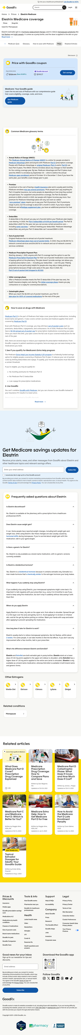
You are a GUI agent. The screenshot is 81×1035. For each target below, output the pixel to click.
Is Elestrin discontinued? (15, 507)
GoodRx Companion (9, 941)
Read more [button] (6, 37)
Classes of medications (10, 926)
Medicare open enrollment (19, 175)
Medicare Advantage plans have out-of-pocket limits (29, 241)
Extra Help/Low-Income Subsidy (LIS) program (34, 355)
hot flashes (6, 34)
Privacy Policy (36, 483)
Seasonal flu (28, 942)
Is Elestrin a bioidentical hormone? (19, 565)
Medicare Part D (11, 316)
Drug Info (15, 23)
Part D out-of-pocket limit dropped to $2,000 (26, 270)
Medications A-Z (8, 916)
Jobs (47, 933)
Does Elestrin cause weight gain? (19, 524)
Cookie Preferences (69, 919)
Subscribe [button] (72, 470)
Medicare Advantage (17, 163)
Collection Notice (68, 916)
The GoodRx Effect (51, 925)
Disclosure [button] (71, 55)
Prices (13, 14)
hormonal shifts (12, 536)
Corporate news (50, 940)
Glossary (26, 44)
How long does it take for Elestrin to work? (22, 628)
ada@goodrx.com (53, 1008)
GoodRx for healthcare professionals (32, 909)
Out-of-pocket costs (9, 930)
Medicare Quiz (13, 44)
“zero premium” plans (17, 202)
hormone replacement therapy (33, 32)
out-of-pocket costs (55, 326)
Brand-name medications (11, 934)
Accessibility (49, 904)
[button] (49, 7)
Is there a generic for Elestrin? (18, 547)
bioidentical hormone (27, 572)
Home (4, 14)
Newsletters (28, 927)
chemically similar (34, 574)
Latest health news (30, 919)
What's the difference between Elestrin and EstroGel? (27, 649)
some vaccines (22, 227)
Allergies (27, 931)
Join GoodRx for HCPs (71, 2)
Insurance (6, 903)
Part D (53, 163)
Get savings (67, 73)
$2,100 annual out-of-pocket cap (23, 331)
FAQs (59, 44)
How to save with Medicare (43, 44)
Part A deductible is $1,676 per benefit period (46, 222)
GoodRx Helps (50, 929)
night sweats (19, 34)
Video (26, 923)
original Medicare (43, 165)
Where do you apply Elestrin (17, 606)
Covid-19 (27, 938)
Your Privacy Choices (67, 930)
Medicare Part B (20, 321)
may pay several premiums (34, 190)
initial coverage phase (49, 282)
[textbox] (33, 470)
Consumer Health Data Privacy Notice (70, 924)
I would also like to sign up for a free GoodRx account (22, 475)
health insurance (41, 187)
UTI (25, 935)
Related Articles (71, 44)
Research (48, 921)
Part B (64, 165)
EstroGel (19, 655)
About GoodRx (50, 914)
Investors (48, 936)
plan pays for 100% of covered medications (25, 296)
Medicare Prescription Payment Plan (23, 258)
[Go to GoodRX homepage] (10, 7)
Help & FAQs (49, 901)
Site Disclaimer (68, 912)
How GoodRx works (30, 901)
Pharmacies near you (31, 904)
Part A (53, 165)
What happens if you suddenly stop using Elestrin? (25, 583)
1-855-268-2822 (40, 1008)
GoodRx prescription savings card (12, 912)
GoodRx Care (7, 945)
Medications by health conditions (10, 921)
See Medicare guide (13, 100)
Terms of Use (12, 483)
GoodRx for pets (8, 937)
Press (47, 917)
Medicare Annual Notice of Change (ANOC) (29, 160)
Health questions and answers (31, 947)
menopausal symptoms (66, 32)
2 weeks (9, 638)
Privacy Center (67, 904)
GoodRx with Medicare (28, 390)
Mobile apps (7, 907)
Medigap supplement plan (31, 207)
